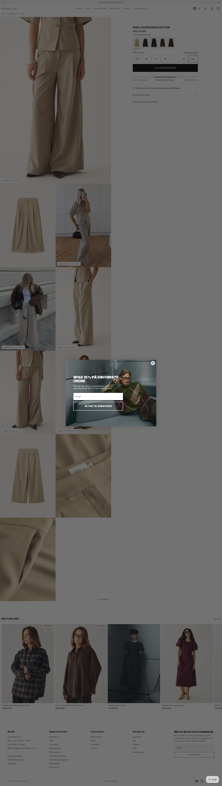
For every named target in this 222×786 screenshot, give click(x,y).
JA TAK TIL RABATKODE (98, 406)
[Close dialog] (153, 363)
